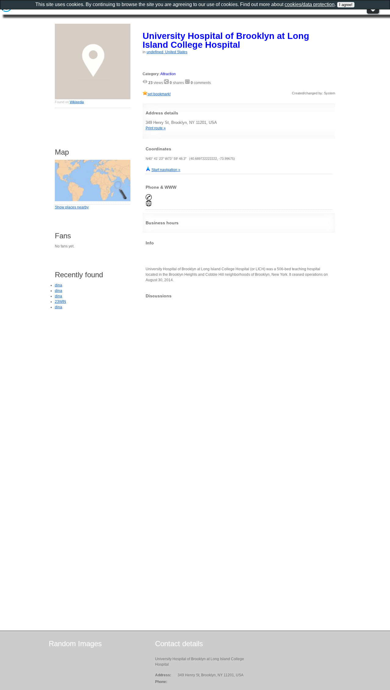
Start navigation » (165, 170)
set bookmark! (159, 94)
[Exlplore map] (92, 200)
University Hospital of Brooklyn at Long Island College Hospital (226, 40)
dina (58, 285)
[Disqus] (239, 379)
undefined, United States (167, 52)
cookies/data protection (310, 4)
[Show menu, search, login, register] (373, 13)
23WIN (60, 301)
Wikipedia (77, 102)
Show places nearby (72, 207)
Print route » (156, 128)
